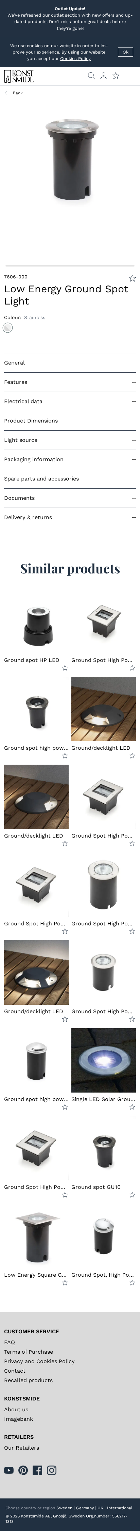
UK (100, 1508)
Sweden (64, 1508)
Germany (85, 1508)
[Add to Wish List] (132, 278)
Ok (125, 52)
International (120, 1508)
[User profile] (103, 75)
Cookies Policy (75, 58)
